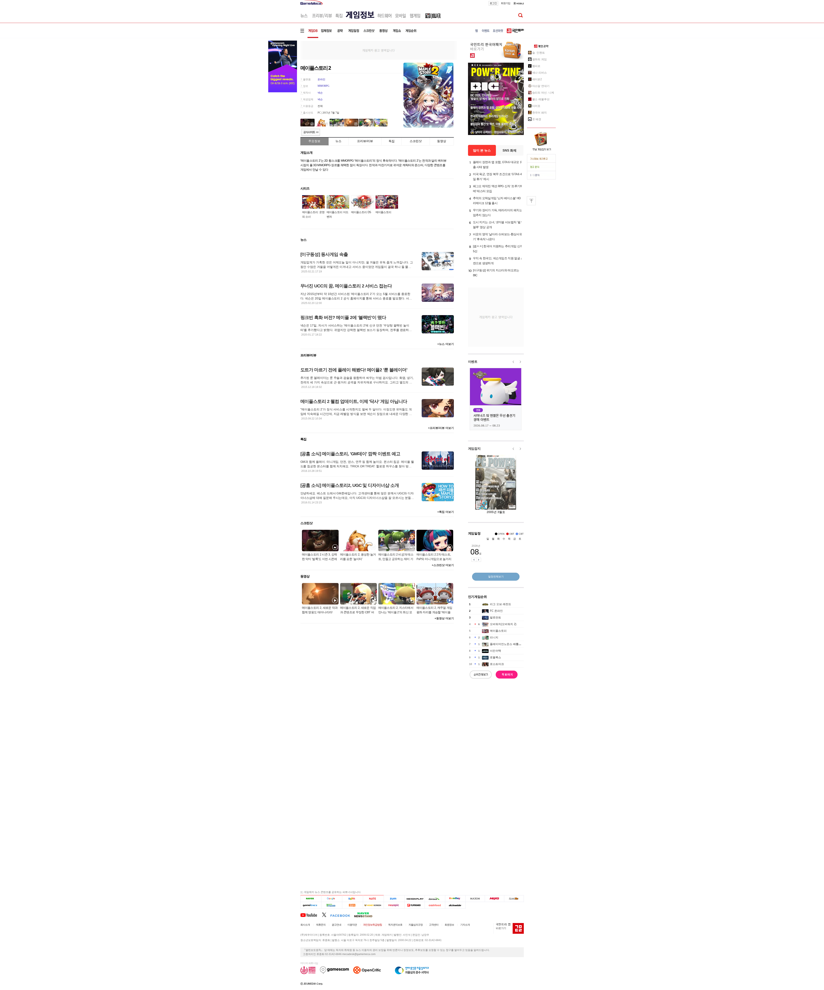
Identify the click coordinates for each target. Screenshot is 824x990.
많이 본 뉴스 (482, 150)
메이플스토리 (383, 212)
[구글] (331, 898)
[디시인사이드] (455, 905)
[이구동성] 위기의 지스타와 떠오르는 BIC (496, 273)
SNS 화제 (510, 150)
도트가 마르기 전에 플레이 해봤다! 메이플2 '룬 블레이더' (353, 369)
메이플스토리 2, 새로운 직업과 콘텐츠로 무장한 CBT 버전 (358, 610)
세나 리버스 (539, 72)
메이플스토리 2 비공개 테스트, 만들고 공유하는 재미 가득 (396, 557)
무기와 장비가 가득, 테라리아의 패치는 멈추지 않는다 (497, 212)
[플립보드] (414, 905)
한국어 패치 (539, 112)
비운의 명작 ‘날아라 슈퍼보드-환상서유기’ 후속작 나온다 (497, 236)
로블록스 (495, 657)
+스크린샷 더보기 (443, 565)
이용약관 (352, 924)
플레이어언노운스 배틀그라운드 (510, 644)
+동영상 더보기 (444, 618)
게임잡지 (474, 448)
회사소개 (305, 924)
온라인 (321, 79)
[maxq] (494, 898)
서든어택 (495, 650)
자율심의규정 (416, 924)
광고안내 (336, 924)
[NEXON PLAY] (414, 898)
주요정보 (314, 141)
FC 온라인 (496, 610)
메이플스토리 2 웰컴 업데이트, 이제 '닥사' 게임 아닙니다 (353, 401)
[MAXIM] (475, 898)
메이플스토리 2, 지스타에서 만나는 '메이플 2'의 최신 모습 (396, 610)
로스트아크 (497, 664)
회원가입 (505, 3)
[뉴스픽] (394, 905)
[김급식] (352, 905)
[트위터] (326, 915)
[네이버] (310, 898)
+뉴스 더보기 (445, 344)
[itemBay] (455, 898)
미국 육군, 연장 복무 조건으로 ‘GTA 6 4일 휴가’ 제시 (497, 176)
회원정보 (449, 924)
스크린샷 (416, 141)
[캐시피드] (435, 905)
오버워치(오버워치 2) (503, 624)
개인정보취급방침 (372, 924)
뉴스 (338, 141)
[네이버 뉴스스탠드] (365, 915)
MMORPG (323, 85)
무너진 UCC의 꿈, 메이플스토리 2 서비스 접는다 (346, 285)
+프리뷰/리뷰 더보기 (441, 428)
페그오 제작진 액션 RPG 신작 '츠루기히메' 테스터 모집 (498, 188)
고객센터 (433, 924)
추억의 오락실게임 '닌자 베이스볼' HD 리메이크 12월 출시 (497, 200)
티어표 (536, 106)
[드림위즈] (514, 898)
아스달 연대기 (541, 86)
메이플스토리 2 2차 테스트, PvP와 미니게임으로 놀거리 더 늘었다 (434, 557)
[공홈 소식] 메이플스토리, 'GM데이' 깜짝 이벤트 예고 (350, 453)
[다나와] (435, 898)
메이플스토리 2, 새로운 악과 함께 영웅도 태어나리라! (320, 610)
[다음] (352, 898)
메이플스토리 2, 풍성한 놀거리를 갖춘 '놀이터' (358, 557)
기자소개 (465, 924)
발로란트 (495, 617)
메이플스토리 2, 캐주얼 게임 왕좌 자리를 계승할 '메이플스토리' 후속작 (434, 610)
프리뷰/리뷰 (365, 141)
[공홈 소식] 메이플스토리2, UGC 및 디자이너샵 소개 (349, 485)
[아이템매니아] (331, 905)
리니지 (494, 637)
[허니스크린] (373, 905)
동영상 (441, 141)
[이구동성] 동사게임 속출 (324, 254)
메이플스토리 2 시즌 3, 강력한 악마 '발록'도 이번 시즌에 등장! (319, 557)
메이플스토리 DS (361, 212)
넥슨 (320, 92)
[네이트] (373, 898)
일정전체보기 (496, 576)
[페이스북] (342, 915)
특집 (392, 141)
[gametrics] (310, 905)
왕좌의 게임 (539, 59)
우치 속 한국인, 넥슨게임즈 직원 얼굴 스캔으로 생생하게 (498, 261)
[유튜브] (311, 915)
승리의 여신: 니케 (543, 92)
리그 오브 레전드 (500, 604)
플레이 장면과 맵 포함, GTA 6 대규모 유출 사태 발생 (498, 164)
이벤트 (472, 361)
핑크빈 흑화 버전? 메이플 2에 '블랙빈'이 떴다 (343, 317)
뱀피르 (536, 66)
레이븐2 (537, 79)
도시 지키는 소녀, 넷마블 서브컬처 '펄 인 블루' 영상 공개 (498, 224)
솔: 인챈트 (538, 52)
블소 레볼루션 (541, 99)
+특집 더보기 (445, 511)
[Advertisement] (378, 50)
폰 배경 (536, 119)
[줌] (394, 898)
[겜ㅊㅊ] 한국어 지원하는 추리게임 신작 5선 (498, 248)
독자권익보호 (395, 924)
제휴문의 (321, 924)
